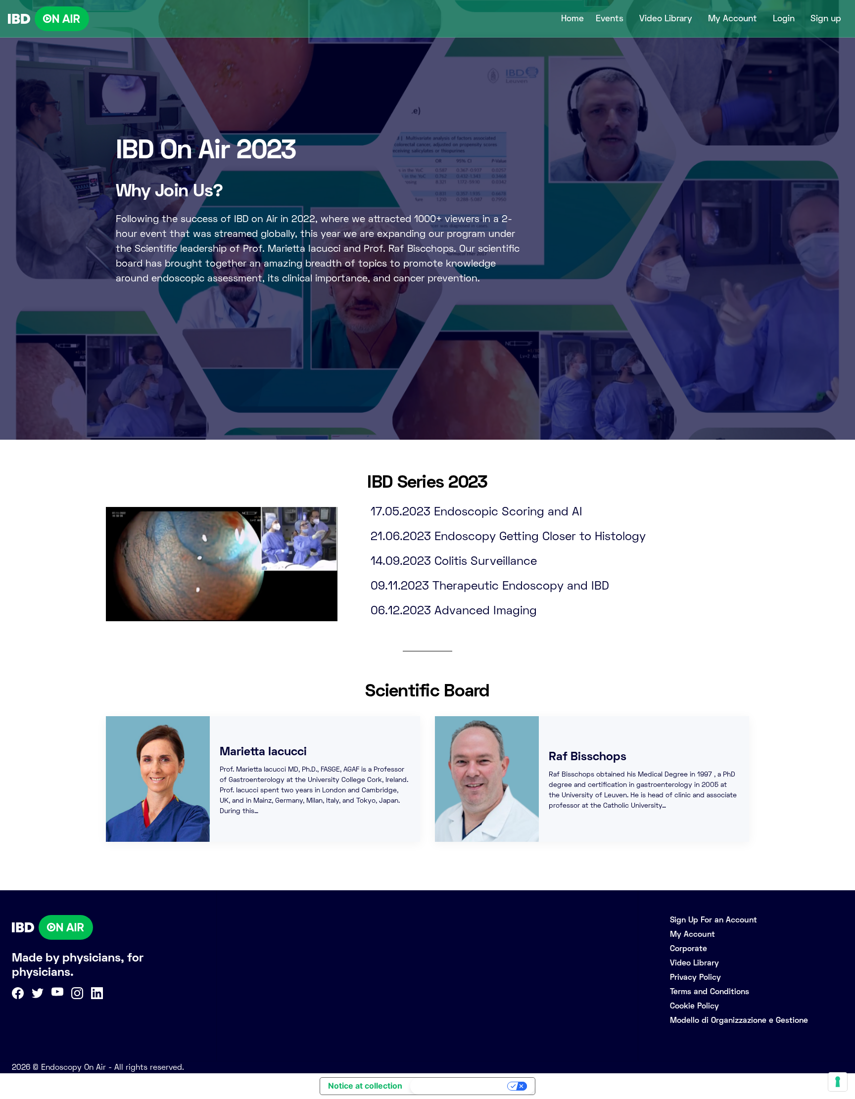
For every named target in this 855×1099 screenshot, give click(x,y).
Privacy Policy (695, 977)
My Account (732, 18)
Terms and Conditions (709, 991)
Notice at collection (365, 1086)
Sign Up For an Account (713, 920)
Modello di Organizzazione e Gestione (739, 1020)
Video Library (665, 18)
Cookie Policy (694, 1006)
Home (572, 18)
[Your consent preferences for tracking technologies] (837, 1081)
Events (609, 18)
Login (784, 18)
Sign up (825, 18)
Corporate (688, 948)
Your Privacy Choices (460, 1086)
